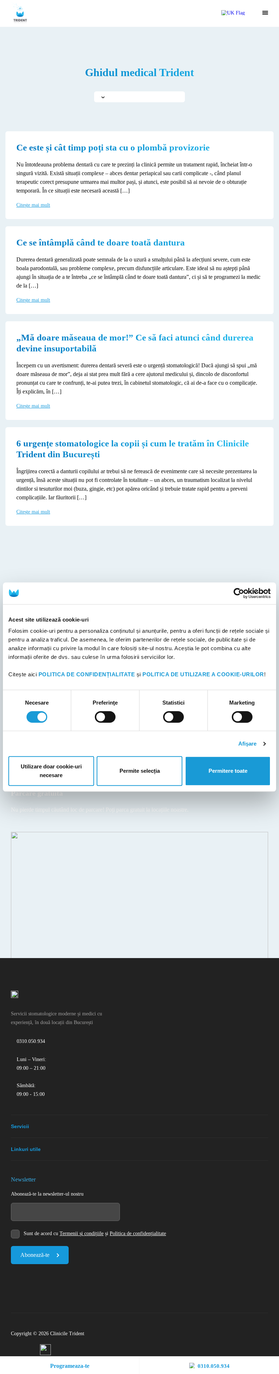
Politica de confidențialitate (138, 1233)
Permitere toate (228, 771)
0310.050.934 (214, 1366)
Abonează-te (34, 1255)
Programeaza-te (69, 1366)
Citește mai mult (33, 205)
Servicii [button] (20, 1126)
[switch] (105, 717)
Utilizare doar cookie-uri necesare (51, 770)
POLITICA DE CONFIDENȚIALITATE (87, 674)
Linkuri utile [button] (26, 1149)
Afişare (247, 743)
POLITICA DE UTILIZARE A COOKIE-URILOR (203, 674)
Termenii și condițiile (82, 1233)
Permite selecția (140, 771)
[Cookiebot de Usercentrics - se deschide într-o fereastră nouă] (239, 593)
